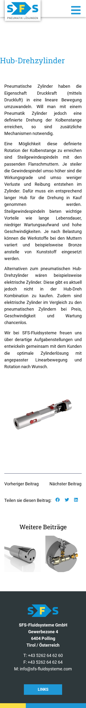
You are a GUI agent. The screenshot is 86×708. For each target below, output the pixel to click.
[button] (57, 500)
